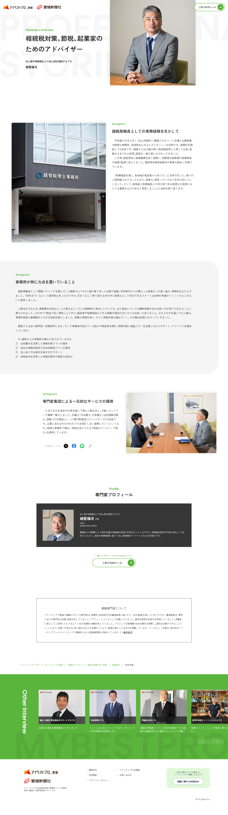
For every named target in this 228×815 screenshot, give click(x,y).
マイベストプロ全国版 (130, 769)
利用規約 (93, 775)
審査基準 (127, 632)
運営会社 (93, 769)
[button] (203, 741)
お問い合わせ (126, 775)
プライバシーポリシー (99, 780)
